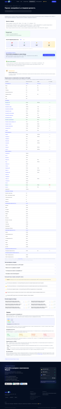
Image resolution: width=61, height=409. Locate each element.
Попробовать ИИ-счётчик (35, 208)
